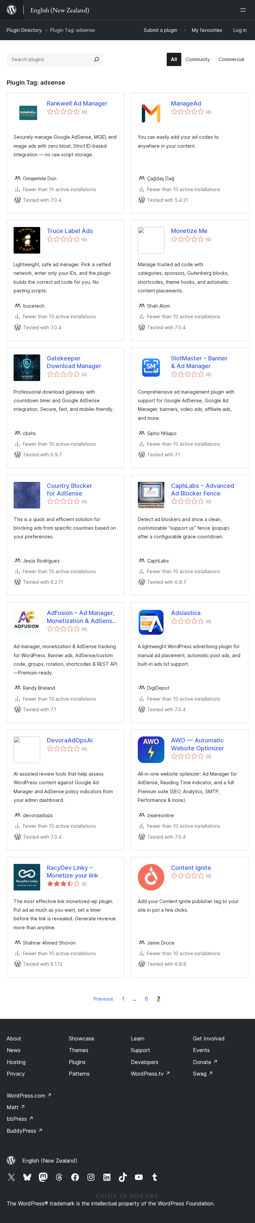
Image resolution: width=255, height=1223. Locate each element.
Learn (137, 1038)
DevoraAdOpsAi (70, 740)
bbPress (20, 1118)
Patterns (79, 1073)
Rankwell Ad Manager (77, 103)
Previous (103, 999)
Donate (205, 1062)
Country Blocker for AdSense (69, 489)
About (14, 1038)
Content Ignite (191, 867)
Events (201, 1050)
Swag (203, 1073)
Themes (78, 1050)
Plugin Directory (24, 30)
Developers (144, 1062)
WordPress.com (29, 1095)
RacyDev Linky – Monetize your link (72, 871)
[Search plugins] (96, 59)
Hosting (16, 1062)
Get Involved (209, 1038)
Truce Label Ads (70, 230)
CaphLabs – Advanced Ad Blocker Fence (202, 489)
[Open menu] (244, 10)
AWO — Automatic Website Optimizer (197, 744)
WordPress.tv (150, 1073)
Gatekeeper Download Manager (74, 362)
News (14, 1050)
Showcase (81, 1038)
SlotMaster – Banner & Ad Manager (199, 362)
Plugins (77, 1062)
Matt (16, 1107)
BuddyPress (25, 1130)
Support (140, 1050)
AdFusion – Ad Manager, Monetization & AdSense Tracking (81, 617)
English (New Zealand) (49, 1160)
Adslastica (186, 612)
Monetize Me (189, 230)
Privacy (16, 1073)
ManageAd (186, 103)
